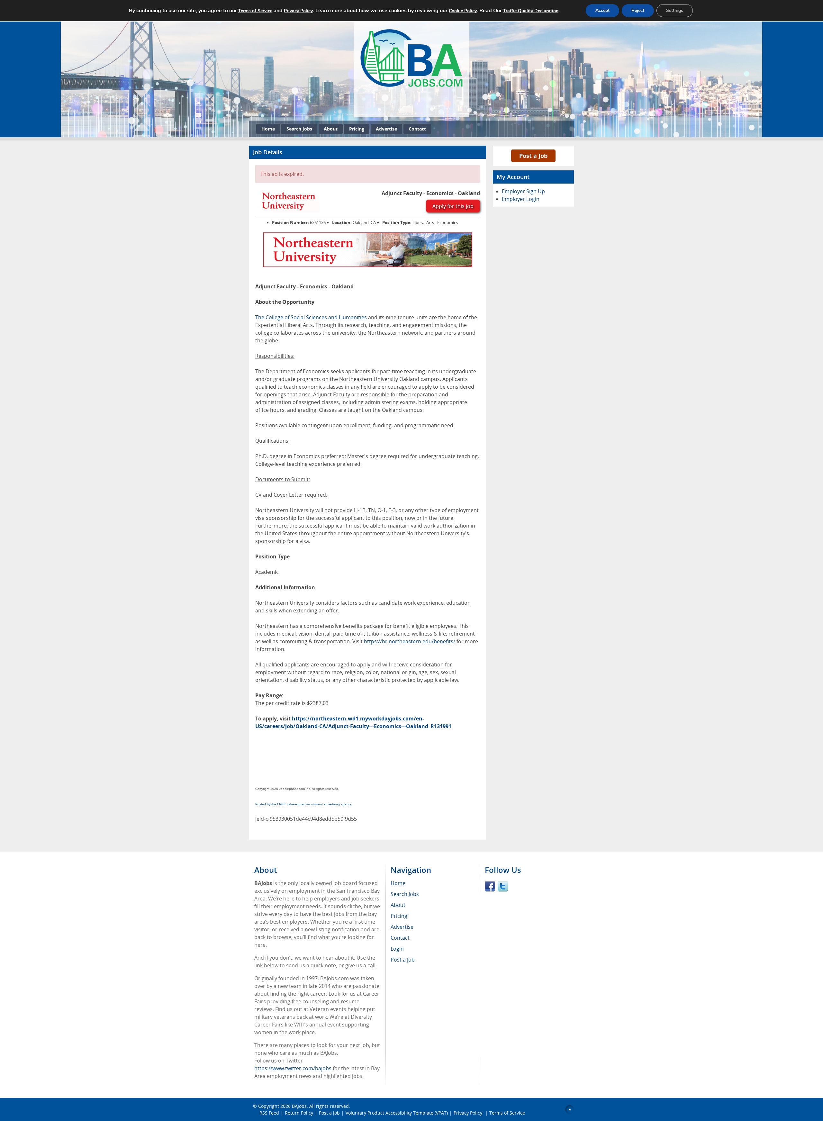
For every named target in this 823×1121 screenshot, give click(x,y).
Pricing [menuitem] (399, 915)
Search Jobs (299, 129)
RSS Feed (269, 1113)
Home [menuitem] (398, 883)
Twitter (503, 886)
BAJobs (299, 1106)
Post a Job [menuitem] (403, 959)
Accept (602, 10)
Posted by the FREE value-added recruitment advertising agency (303, 804)
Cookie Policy (463, 11)
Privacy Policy (469, 1113)
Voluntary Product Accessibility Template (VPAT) (397, 1113)
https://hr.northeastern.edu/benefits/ (409, 641)
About (331, 129)
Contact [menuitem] (400, 937)
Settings (674, 10)
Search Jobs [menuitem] (405, 894)
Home (268, 129)
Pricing (356, 129)
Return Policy (299, 1113)
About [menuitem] (398, 905)
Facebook (490, 886)
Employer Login (520, 199)
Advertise (386, 129)
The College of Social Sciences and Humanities (311, 317)
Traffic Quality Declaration (530, 11)
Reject (637, 10)
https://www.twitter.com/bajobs (292, 1068)
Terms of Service (507, 1113)
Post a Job (533, 155)
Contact (417, 129)
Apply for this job (453, 206)
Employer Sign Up (523, 191)
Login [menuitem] (397, 948)
